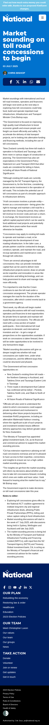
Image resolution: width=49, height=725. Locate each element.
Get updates (9, 672)
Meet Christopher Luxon (15, 628)
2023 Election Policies (14, 616)
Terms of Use (8, 697)
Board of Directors (10, 704)
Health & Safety (9, 708)
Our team (8, 637)
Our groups (9, 642)
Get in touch (9, 677)
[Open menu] (42, 18)
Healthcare (8, 607)
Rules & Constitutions (12, 701)
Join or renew (10, 667)
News (6, 647)
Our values (8, 633)
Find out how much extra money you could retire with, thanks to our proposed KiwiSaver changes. (24, 5)
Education (8, 612)
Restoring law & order (14, 602)
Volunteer (8, 663)
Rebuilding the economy (15, 598)
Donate (6, 658)
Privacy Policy (8, 694)
